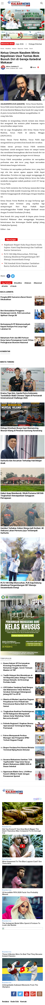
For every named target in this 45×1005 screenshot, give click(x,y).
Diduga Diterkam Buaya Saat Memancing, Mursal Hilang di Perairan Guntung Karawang (21, 429)
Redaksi (5, 1001)
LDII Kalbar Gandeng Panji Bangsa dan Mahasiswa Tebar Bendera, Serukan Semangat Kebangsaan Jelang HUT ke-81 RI (18, 690)
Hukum (14, 48)
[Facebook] (8, 276)
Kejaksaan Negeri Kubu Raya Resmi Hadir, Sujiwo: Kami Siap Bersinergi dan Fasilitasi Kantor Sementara (23, 247)
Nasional (20, 48)
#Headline (18, 283)
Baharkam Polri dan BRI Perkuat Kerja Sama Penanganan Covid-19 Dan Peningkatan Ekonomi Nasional (17, 340)
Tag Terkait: (6, 283)
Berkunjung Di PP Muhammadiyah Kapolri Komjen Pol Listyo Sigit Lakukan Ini (15, 326)
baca (34, 67)
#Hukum (27, 283)
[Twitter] (13, 276)
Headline (8, 48)
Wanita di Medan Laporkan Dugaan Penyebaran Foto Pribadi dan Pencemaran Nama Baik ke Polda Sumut (18, 702)
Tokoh (31, 48)
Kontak (23, 1001)
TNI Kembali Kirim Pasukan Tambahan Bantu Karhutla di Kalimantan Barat (21, 264)
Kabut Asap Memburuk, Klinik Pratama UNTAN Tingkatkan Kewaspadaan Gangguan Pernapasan (22, 495)
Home (2, 48)
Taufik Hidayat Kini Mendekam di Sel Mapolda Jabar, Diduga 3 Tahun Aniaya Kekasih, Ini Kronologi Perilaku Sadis (18, 678)
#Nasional (38, 283)
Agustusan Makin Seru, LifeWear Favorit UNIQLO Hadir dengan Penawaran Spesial (17, 773)
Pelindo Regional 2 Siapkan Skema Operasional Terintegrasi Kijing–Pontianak (18, 725)
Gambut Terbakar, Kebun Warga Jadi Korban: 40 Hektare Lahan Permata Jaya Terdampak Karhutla (22, 530)
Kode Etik (15, 1001)
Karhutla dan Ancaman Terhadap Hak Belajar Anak (21, 461)
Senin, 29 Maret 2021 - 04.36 (14, 68)
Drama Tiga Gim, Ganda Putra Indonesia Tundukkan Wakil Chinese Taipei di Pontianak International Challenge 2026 (21, 395)
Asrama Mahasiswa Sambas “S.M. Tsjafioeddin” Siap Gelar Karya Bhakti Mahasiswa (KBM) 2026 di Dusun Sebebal (17, 762)
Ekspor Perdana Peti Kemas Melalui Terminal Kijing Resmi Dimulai (18, 748)
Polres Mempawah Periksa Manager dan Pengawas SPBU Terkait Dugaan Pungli (16, 737)
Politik (26, 48)
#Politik (5, 286)
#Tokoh (13, 286)
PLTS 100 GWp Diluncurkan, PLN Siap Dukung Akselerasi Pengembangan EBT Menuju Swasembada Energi (22, 257)
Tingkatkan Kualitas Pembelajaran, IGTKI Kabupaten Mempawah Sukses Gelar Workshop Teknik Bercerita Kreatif (19, 714)
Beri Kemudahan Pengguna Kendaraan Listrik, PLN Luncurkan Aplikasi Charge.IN (15, 313)
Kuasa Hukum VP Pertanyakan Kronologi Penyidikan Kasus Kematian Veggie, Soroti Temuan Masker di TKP (17, 666)
